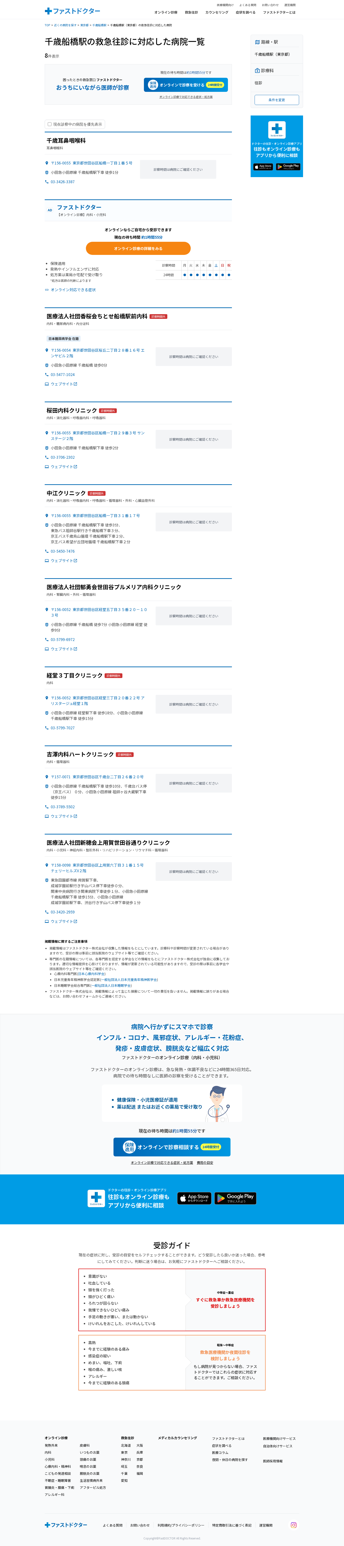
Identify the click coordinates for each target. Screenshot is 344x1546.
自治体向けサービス (278, 1446)
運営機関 (290, 5)
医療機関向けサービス (279, 1438)
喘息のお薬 (88, 1466)
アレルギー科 (54, 1494)
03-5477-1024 (63, 374)
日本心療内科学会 (91, 973)
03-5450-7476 (63, 551)
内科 (48, 1452)
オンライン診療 (165, 12)
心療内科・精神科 (58, 1466)
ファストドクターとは (279, 12)
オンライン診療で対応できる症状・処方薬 (186, 97)
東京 (124, 1452)
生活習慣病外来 (91, 1480)
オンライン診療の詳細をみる (138, 248)
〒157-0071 (97, 776)
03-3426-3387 (63, 181)
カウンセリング (216, 12)
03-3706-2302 (63, 457)
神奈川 (126, 1459)
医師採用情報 (273, 1461)
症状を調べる (246, 12)
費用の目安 (205, 1162)
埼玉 (124, 1466)
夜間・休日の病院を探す (230, 1459)
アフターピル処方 (93, 1487)
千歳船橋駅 (99, 25)
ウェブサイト (62, 384)
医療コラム (220, 1452)
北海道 (126, 1445)
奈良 (139, 1466)
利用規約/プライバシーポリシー (181, 1525)
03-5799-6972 (63, 639)
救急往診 (191, 12)
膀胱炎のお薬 (89, 1473)
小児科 (50, 1459)
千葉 (124, 1473)
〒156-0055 (91, 163)
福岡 (139, 1473)
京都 (139, 1459)
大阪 (139, 1445)
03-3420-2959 (63, 912)
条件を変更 (277, 99)
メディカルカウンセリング (177, 1437)
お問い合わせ (270, 5)
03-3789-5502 (63, 806)
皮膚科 (85, 1445)
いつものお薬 (89, 1452)
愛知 (124, 1480)
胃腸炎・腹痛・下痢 (59, 1487)
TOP (47, 25)
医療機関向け (225, 5)
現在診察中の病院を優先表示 (77, 124)
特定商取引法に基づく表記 (232, 1525)
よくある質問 (247, 5)
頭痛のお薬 (88, 1459)
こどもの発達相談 (58, 1473)
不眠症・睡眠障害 (58, 1480)
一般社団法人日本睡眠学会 (111, 985)
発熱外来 (51, 1445)
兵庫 (139, 1452)
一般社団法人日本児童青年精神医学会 (129, 979)
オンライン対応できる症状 (73, 289)
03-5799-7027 (63, 727)
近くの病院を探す (65, 25)
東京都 (84, 25)
